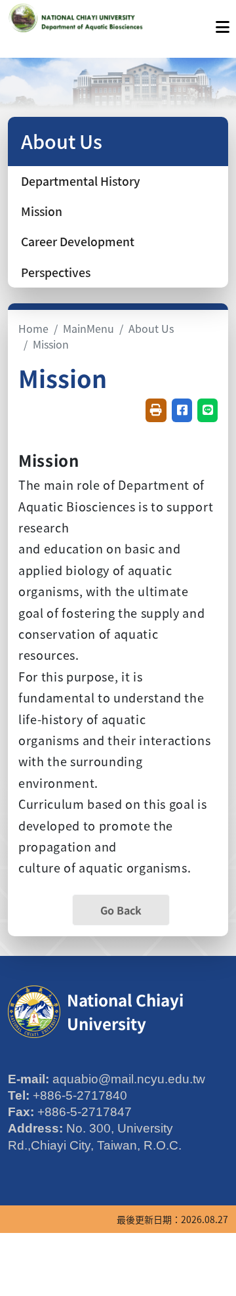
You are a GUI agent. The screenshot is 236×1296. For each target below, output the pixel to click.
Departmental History (80, 181)
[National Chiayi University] (77, 23)
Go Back (121, 910)
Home (33, 328)
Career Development (77, 241)
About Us (151, 328)
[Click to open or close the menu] (222, 23)
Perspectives (55, 272)
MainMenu (88, 328)
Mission (41, 211)
